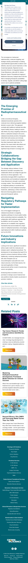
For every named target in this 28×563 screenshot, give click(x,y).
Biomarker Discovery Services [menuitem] (14, 485)
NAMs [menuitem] (14, 476)
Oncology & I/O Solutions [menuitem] (14, 448)
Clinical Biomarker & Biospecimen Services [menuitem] (14, 508)
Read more (8, 351)
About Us (6, 557)
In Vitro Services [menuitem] (14, 464)
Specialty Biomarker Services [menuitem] (14, 515)
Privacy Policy (8, 24)
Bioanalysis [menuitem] (14, 501)
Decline (14, 45)
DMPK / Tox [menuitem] (14, 469)
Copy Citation (6, 300)
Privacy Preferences (18, 558)
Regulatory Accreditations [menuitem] (14, 510)
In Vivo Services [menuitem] (14, 466)
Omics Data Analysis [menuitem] (14, 528)
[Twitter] (9, 306)
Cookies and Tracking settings (14, 37)
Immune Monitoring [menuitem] (14, 499)
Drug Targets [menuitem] (14, 453)
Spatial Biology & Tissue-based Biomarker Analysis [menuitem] (14, 491)
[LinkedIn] (12, 306)
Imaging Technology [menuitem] (14, 471)
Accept (14, 41)
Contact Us (12, 557)
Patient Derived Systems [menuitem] (14, 482)
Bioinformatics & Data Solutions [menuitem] (14, 519)
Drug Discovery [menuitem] (14, 458)
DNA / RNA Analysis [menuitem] (14, 494)
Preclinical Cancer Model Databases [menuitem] (14, 521)
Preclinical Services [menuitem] (14, 462)
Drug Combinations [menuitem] (14, 526)
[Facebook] (15, 306)
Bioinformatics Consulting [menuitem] (14, 531)
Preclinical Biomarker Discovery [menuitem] (14, 523)
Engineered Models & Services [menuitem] (14, 474)
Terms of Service (8, 558)
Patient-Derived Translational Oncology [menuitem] (14, 480)
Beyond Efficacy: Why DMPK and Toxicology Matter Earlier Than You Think (13, 420)
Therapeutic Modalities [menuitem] (14, 450)
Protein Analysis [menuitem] (14, 496)
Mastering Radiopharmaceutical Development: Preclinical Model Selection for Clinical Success (13, 378)
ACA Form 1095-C (14, 560)
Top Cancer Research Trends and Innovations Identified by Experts (13, 334)
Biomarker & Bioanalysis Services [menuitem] (14, 489)
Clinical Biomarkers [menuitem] (14, 512)
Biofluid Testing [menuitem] (14, 504)
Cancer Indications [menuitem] (14, 455)
